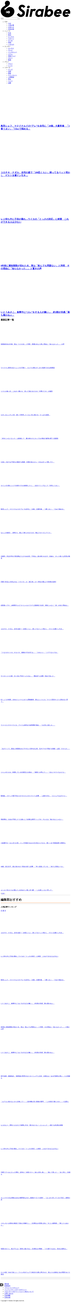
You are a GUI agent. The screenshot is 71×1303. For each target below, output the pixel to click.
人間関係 (11, 77)
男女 (9, 79)
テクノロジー (12, 75)
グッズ (10, 69)
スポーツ (11, 38)
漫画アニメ (12, 56)
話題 (9, 71)
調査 (9, 73)
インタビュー (12, 52)
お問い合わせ (8, 1293)
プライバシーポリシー (11, 1288)
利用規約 (7, 1286)
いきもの (11, 44)
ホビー (10, 58)
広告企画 (11, 29)
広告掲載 (7, 1295)
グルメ (10, 63)
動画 (9, 60)
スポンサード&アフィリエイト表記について (19, 1291)
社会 (9, 33)
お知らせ (11, 27)
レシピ (10, 65)
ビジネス (11, 37)
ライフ (10, 81)
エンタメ (11, 48)
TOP (9, 23)
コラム (10, 54)
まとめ (10, 40)
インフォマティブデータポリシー (15, 1289)
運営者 (6, 1284)
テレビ (10, 50)
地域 (9, 42)
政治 (9, 35)
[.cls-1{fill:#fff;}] (35, 17)
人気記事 (11, 25)
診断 (9, 83)
